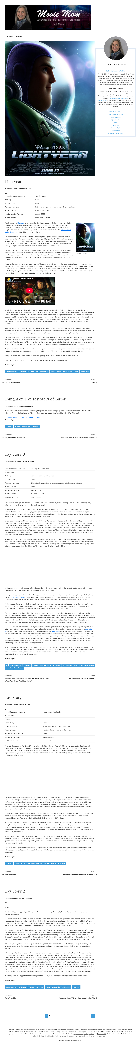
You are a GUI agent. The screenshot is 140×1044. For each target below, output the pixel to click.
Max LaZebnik (76, 1040)
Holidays (17, 427)
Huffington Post (123, 98)
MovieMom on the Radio (115, 133)
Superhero (76, 987)
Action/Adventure (11, 371)
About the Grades (115, 128)
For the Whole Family (70, 665)
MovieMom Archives (115, 111)
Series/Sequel (84, 371)
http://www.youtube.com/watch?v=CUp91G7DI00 (22, 417)
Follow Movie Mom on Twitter (115, 71)
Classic (17, 863)
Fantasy (46, 863)
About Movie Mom (115, 117)
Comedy (35, 665)
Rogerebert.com (113, 98)
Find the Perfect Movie (116, 114)
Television (36, 427)
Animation (22, 371)
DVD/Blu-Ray (33, 371)
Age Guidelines (115, 120)
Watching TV (116, 130)
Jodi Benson (56, 631)
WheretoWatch (102, 100)
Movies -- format (55, 371)
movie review (44, 371)
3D (6, 665)
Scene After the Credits (70, 371)
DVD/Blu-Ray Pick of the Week (50, 665)
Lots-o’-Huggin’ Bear (16, 597)
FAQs (115, 122)
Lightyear (20, 223)
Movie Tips (115, 125)
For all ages (39, 987)
